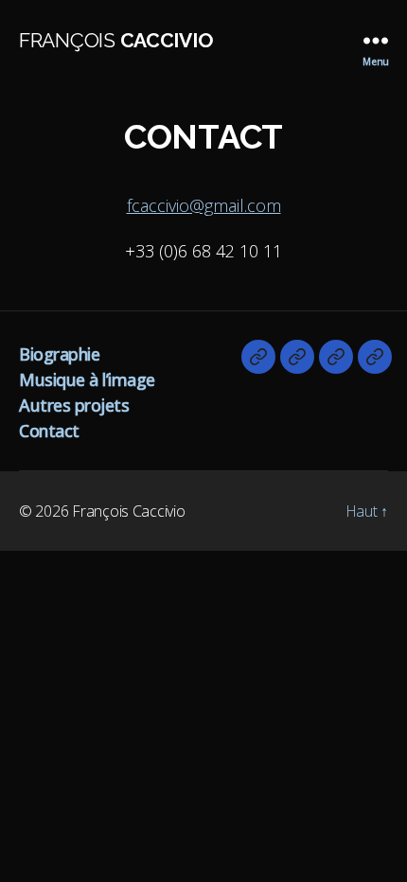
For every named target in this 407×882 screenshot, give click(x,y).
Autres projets (74, 405)
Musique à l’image (87, 379)
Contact (49, 430)
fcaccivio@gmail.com (204, 205)
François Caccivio (128, 511)
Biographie (59, 354)
